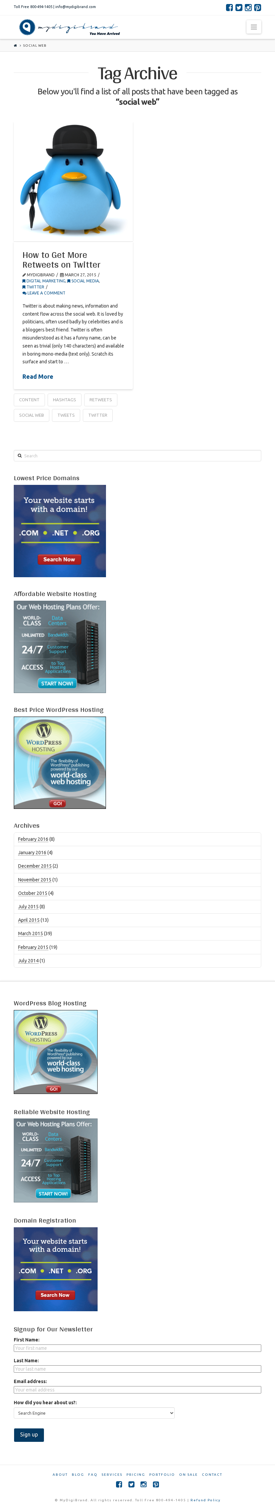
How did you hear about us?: (45, 1402)
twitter (34, 287)
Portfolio (162, 1474)
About (60, 1474)
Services (112, 1474)
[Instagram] (248, 7)
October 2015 (32, 893)
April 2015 (29, 920)
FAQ (93, 1474)
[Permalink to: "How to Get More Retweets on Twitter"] (73, 181)
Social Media (84, 281)
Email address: (30, 1381)
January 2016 (32, 852)
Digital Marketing (45, 281)
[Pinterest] (257, 7)
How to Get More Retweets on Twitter (61, 259)
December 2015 (35, 866)
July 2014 (28, 960)
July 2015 (28, 906)
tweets (66, 415)
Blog (78, 1474)
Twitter (97, 415)
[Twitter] (238, 7)
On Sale (188, 1474)
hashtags (64, 399)
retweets (101, 399)
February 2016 (33, 839)
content (29, 399)
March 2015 (30, 933)
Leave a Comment (45, 293)
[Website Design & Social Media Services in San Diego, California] (68, 27)
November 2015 (34, 879)
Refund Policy (205, 1500)
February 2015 (33, 947)
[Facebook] (229, 7)
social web (31, 415)
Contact (212, 1474)
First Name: (27, 1339)
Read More (37, 376)
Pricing (135, 1474)
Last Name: (26, 1360)
